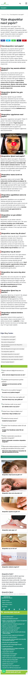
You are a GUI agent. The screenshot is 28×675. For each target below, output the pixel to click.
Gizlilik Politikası (6, 600)
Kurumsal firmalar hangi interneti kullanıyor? (13, 635)
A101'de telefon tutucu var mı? (10, 661)
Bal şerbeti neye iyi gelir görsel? (10, 630)
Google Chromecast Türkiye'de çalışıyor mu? (13, 624)
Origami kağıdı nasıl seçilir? (9, 655)
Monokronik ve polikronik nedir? (10, 642)
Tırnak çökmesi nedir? (7, 616)
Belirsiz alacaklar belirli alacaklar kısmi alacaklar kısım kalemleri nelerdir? (14, 640)
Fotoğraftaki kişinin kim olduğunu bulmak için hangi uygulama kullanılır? (13, 649)
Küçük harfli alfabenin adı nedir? (10, 618)
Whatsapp (13, 40)
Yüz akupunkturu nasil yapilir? (8, 337)
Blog (8, 14)
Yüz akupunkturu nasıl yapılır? (8, 339)
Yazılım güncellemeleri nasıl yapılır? (11, 628)
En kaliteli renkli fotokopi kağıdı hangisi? (12, 644)
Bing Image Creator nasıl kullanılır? (11, 665)
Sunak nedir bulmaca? (7, 646)
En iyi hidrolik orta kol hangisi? (9, 653)
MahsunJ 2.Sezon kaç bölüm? (9, 626)
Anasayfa (3, 8)
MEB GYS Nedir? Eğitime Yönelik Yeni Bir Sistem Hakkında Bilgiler (13, 632)
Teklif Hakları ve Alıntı (7, 604)
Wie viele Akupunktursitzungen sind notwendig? (12, 349)
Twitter (8, 40)
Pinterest (24, 40)
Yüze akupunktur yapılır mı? (7, 351)
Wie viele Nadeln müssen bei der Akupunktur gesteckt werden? (11, 345)
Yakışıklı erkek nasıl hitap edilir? (10, 659)
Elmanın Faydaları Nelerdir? (7, 362)
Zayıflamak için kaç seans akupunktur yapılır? (12, 359)
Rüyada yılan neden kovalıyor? (9, 637)
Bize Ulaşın (4, 606)
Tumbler (19, 40)
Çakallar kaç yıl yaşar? (7, 663)
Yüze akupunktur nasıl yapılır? (17, 14)
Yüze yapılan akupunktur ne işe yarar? (10, 354)
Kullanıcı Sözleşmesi (7, 602)
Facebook (3, 40)
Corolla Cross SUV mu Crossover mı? (11, 667)
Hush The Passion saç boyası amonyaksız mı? (13, 657)
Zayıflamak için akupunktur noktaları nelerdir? (12, 356)
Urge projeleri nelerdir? (8, 651)
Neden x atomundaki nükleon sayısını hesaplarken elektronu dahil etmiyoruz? (14, 621)
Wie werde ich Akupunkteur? (8, 342)
